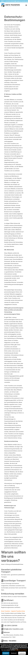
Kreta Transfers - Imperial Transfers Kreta (13, 611)
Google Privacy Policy (21, 650)
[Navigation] (26, 5)
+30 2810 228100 (10, 1)
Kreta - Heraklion (9, 641)
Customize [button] (22, 653)
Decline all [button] (13, 653)
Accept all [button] (5, 653)
